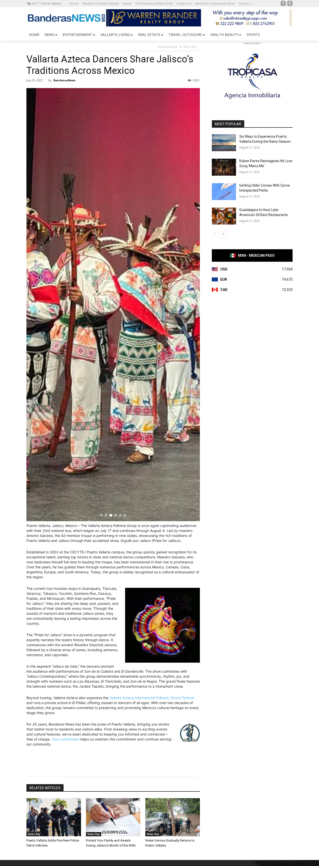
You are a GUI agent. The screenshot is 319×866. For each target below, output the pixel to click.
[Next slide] (193, 304)
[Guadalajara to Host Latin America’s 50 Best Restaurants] (224, 216)
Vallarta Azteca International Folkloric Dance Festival (151, 698)
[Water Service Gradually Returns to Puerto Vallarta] (172, 817)
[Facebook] (283, 3)
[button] (101, 515)
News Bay (190, 47)
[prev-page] (215, 234)
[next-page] (223, 234)
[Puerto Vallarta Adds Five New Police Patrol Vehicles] (53, 817)
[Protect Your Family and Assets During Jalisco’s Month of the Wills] (113, 817)
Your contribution (65, 739)
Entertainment (167, 47)
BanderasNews (65, 80)
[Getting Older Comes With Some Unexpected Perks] (224, 191)
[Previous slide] (32, 304)
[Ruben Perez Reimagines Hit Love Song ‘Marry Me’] (224, 167)
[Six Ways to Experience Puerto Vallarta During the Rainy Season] (224, 142)
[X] (290, 3)
